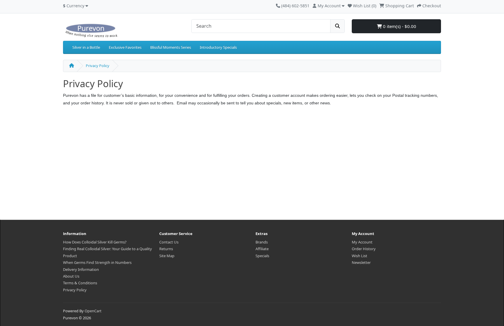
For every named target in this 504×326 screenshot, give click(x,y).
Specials (262, 255)
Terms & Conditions (80, 282)
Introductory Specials (218, 47)
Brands (262, 242)
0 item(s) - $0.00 (399, 26)
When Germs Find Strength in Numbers (97, 262)
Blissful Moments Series (170, 47)
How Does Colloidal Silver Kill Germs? (95, 242)
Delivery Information (81, 269)
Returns (166, 248)
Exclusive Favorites (125, 47)
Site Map (166, 255)
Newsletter (361, 262)
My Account (362, 242)
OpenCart (93, 310)
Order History (364, 248)
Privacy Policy (97, 65)
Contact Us (168, 242)
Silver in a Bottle (86, 47)
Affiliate (262, 248)
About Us (71, 276)
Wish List (359, 255)
